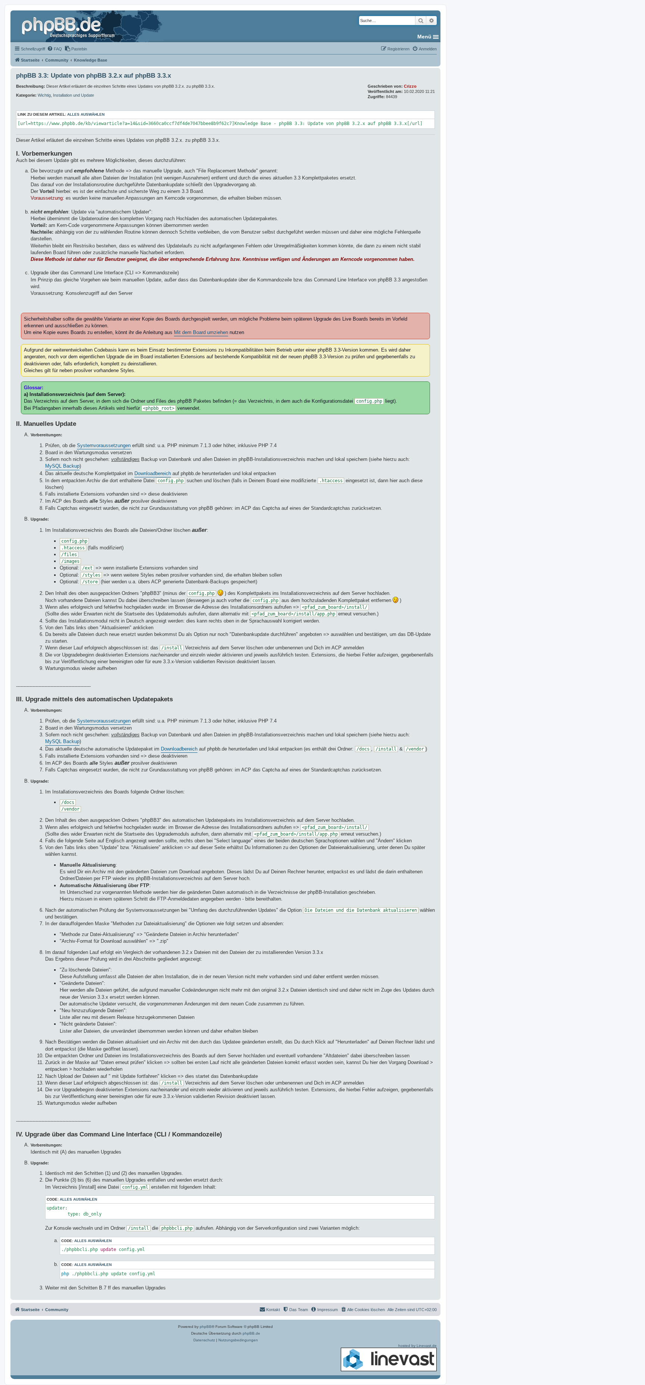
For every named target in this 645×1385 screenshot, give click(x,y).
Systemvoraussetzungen (104, 445)
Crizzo (410, 86)
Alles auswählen (86, 114)
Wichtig (44, 95)
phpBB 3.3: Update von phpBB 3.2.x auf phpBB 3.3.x (93, 75)
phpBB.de (251, 1333)
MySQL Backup (62, 466)
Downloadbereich (152, 473)
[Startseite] (69, 26)
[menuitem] (54, 48)
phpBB (206, 1327)
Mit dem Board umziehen (201, 332)
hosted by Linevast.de (417, 1346)
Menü (424, 37)
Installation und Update (73, 95)
